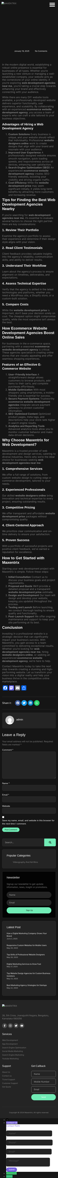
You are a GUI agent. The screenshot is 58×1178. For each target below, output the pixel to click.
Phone (9, 1176)
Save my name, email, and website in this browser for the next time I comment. (28, 822)
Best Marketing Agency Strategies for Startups (27, 985)
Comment (7, 750)
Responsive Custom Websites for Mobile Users (27, 945)
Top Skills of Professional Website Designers (26, 954)
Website (6, 806)
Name (5, 783)
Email (5, 794)
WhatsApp (11, 1173)
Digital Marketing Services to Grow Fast (24, 964)
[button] (52, 4)
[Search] (50, 842)
